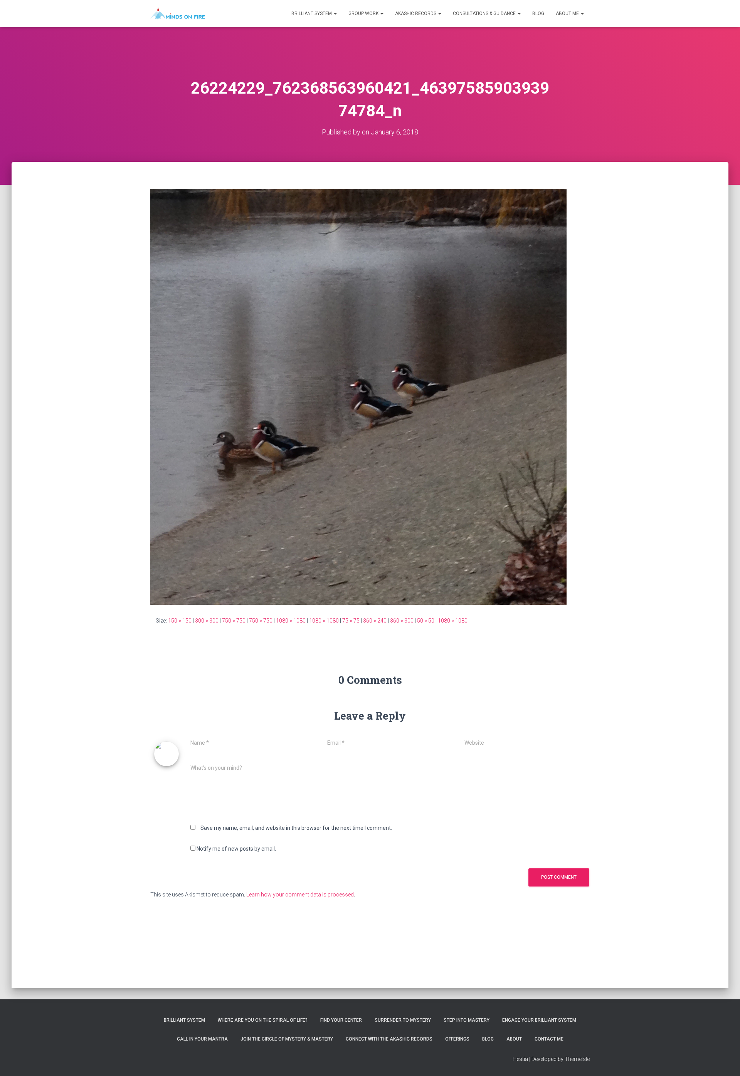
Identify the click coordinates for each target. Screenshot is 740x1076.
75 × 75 (351, 621)
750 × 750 (234, 621)
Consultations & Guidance (485, 13)
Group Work (364, 13)
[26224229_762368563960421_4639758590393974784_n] (358, 396)
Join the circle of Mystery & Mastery (286, 1039)
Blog (538, 13)
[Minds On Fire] (178, 13)
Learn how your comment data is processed (300, 894)
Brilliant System (312, 13)
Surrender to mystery (403, 1020)
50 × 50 (425, 621)
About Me (568, 13)
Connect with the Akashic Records (389, 1039)
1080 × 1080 (291, 621)
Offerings (457, 1039)
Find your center (341, 1020)
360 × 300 (402, 621)
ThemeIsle (577, 1059)
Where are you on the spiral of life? (263, 1020)
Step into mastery (466, 1020)
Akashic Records (416, 13)
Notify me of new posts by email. (236, 849)
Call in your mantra (202, 1039)
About (514, 1039)
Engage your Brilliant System (539, 1020)
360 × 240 (375, 621)
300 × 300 (207, 621)
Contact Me (549, 1039)
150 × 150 (180, 621)
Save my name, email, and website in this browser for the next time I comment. (296, 828)
